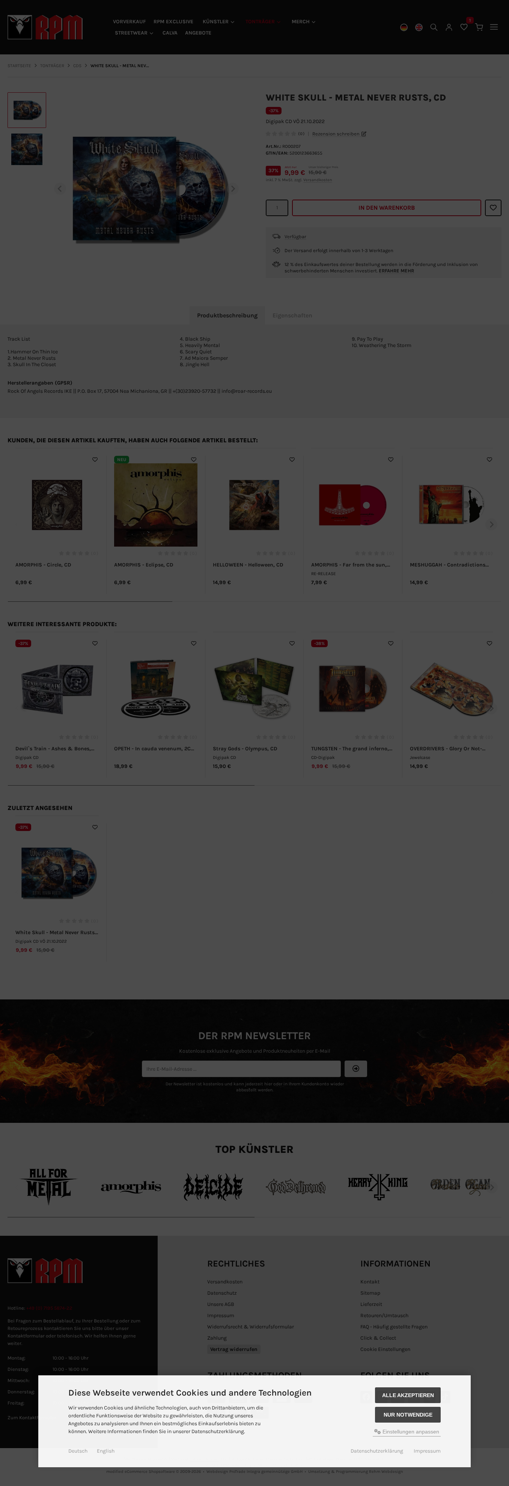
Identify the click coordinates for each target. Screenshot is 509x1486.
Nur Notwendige (408, 1415)
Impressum (427, 1451)
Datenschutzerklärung (377, 1451)
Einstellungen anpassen (410, 1432)
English (105, 1451)
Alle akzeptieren (408, 1395)
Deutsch (77, 1451)
